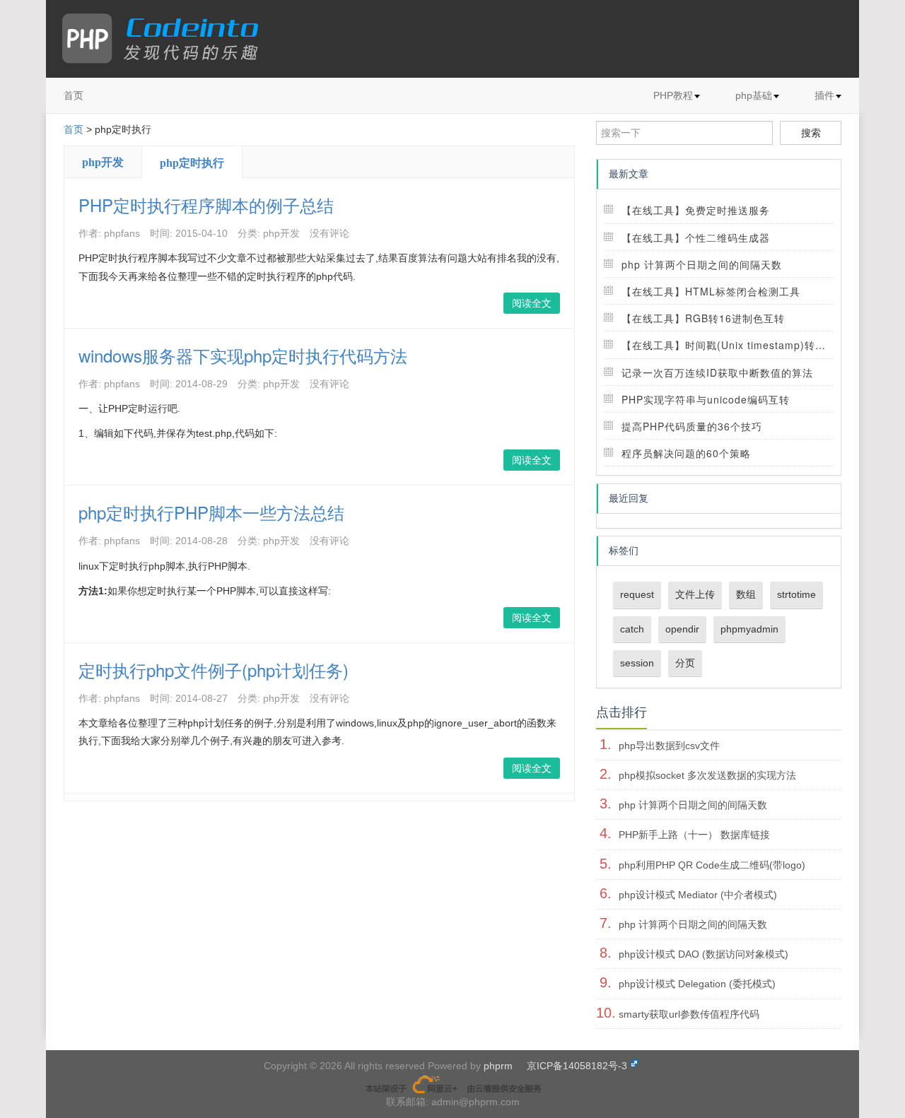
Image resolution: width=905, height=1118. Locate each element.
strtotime (796, 594)
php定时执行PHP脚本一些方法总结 (211, 512)
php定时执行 (192, 163)
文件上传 (695, 594)
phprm (498, 1065)
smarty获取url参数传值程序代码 (689, 1014)
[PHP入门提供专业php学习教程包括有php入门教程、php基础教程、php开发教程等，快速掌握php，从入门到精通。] (167, 39)
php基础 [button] (753, 95)
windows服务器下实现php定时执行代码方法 (242, 355)
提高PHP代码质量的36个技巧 (691, 426)
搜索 (811, 133)
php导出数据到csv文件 (669, 745)
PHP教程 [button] (673, 95)
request (637, 594)
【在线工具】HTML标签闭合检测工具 (710, 291)
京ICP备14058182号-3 (577, 1065)
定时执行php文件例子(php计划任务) (213, 669)
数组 (746, 594)
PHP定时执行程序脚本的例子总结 (206, 204)
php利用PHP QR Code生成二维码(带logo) (712, 865)
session (637, 663)
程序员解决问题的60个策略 (686, 453)
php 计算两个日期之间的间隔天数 (701, 264)
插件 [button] (824, 95)
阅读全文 (531, 303)
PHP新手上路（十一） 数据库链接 (694, 834)
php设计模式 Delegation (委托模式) (697, 983)
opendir (682, 629)
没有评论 (329, 233)
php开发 (103, 162)
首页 (73, 95)
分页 (685, 663)
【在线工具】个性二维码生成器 (695, 237)
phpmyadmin (749, 629)
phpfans (122, 233)
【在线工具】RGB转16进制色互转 (703, 318)
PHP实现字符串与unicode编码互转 (705, 399)
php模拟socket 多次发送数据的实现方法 (707, 775)
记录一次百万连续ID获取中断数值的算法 (717, 372)
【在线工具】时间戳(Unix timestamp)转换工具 (734, 345)
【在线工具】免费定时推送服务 (695, 210)
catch (632, 629)
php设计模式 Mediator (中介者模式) (698, 894)
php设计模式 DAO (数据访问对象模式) (703, 954)
